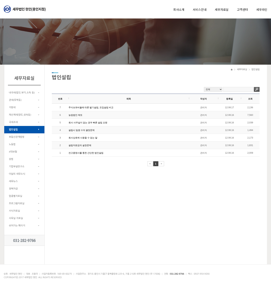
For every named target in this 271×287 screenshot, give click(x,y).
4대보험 (13, 152)
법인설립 (13, 129)
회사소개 (178, 9)
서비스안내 (199, 9)
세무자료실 (222, 9)
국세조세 (13, 122)
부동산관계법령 (16, 137)
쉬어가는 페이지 (17, 225)
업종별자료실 (15, 196)
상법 (11, 159)
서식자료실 (14, 211)
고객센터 (242, 9)
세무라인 (261, 9)
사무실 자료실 (16, 218)
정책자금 (13, 188)
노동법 (12, 144)
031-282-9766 (24, 240)
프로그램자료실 (16, 203)
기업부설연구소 (16, 166)
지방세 (12, 107)
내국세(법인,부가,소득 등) (22, 92)
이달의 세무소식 (17, 174)
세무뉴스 (13, 181)
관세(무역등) (15, 100)
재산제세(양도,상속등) (20, 115)
